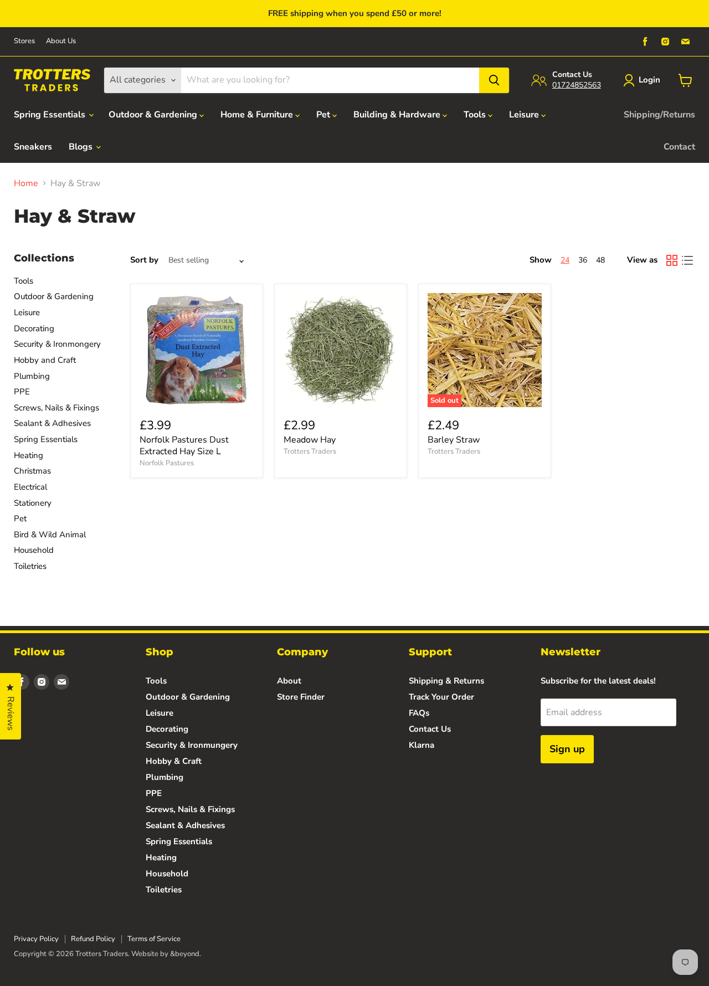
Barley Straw (454, 440)
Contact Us (430, 729)
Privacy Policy (36, 939)
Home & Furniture (257, 115)
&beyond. (185, 954)
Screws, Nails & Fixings (56, 407)
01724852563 (576, 85)
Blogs (82, 147)
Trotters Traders (310, 451)
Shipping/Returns (659, 115)
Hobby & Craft (174, 761)
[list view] (687, 260)
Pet (324, 115)
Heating (28, 455)
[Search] (494, 80)
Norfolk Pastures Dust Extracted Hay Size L (184, 446)
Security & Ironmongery (57, 344)
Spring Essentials (51, 115)
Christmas (32, 470)
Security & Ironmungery (192, 745)
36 (582, 260)
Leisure (525, 115)
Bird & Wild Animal (50, 534)
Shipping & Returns (446, 680)
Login (649, 79)
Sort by (144, 260)
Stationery (33, 503)
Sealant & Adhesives (52, 423)
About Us (61, 41)
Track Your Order (441, 696)
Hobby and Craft (45, 360)
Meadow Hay (310, 440)
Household (34, 550)
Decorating (34, 328)
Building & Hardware (398, 115)
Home (26, 183)
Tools (476, 115)
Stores (24, 41)
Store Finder (301, 696)
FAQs (419, 712)
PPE (22, 391)
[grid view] (672, 260)
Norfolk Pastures (167, 463)
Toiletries (30, 566)
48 (600, 260)
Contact (679, 147)
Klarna (421, 745)
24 (565, 260)
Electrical (30, 486)
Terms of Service (154, 939)
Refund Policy (93, 939)
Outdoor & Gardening (154, 115)
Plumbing (32, 376)
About (289, 680)
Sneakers (33, 147)
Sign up (567, 749)
